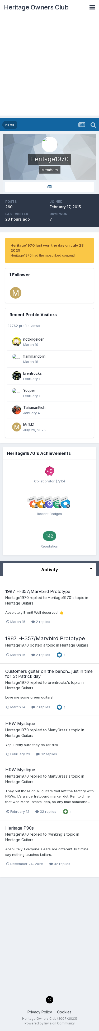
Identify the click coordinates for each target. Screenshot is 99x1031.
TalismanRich (34, 407)
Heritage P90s (19, 828)
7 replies (42, 707)
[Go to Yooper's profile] (16, 392)
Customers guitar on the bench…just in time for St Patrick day (49, 674)
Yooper (29, 390)
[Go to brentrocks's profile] (16, 375)
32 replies (48, 754)
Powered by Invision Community (50, 1023)
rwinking (55, 834)
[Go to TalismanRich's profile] (16, 409)
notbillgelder (33, 339)
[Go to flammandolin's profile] (16, 358)
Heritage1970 (17, 597)
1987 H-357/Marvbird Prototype (37, 591)
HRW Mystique (20, 723)
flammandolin (34, 356)
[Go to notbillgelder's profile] (16, 341)
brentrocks (32, 373)
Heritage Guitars (19, 603)
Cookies (64, 1012)
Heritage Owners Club (36, 7)
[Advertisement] (49, 66)
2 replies (42, 621)
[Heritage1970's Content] (49, 187)
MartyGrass (57, 730)
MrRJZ (28, 425)
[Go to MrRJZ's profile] (15, 293)
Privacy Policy (39, 1012)
